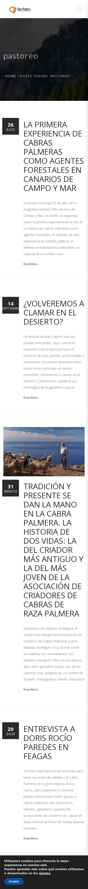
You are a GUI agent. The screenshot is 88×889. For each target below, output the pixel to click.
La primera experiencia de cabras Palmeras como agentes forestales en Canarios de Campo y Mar (53, 156)
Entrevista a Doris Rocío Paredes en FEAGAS (49, 742)
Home (10, 76)
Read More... (31, 264)
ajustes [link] (44, 873)
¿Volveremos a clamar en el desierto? (53, 312)
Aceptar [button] (14, 881)
